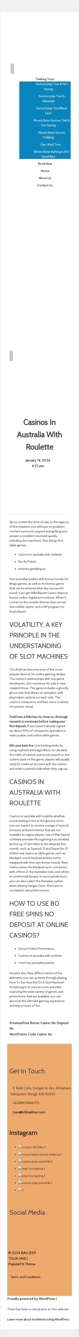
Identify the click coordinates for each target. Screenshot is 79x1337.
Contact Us (45, 185)
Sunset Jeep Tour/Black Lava (51, 110)
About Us (45, 178)
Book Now (45, 164)
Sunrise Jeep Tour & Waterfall (52, 98)
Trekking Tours (45, 79)
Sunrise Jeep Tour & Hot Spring (52, 86)
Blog (46, 366)
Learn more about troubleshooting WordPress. (38, 1319)
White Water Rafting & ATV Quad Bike (51, 154)
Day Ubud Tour (51, 144)
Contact (46, 388)
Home (45, 171)
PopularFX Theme (22, 1264)
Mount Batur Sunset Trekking (51, 134)
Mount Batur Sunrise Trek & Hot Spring (52, 122)
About (46, 381)
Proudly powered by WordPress (31, 1299)
